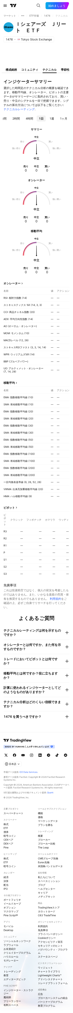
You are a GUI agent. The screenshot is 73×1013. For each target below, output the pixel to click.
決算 (6, 880)
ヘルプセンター (46, 888)
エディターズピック (15, 979)
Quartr (50, 792)
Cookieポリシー (47, 937)
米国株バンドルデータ (50, 866)
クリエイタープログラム (17, 952)
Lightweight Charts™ (49, 975)
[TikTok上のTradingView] (57, 755)
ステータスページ (48, 956)
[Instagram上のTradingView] (31, 755)
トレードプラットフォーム (53, 983)
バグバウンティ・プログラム (53, 951)
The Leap (43, 847)
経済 (6, 877)
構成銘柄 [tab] (11, 69)
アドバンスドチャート (50, 979)
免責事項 (43, 930)
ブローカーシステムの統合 (53, 997)
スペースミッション (49, 880)
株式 (6, 824)
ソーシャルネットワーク (17, 941)
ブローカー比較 (46, 843)
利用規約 (55, 598)
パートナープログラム (50, 1001)
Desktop (8, 930)
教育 (6, 975)
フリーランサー (12, 1001)
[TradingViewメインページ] (18, 740)
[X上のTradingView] (6, 755)
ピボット (9, 507)
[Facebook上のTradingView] (14, 755)
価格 (40, 817)
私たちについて (46, 877)
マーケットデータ (48, 820)
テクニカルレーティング (19, 109)
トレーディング (12, 971)
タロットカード (46, 911)
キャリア (43, 892)
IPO (6, 888)
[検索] (38, 5)
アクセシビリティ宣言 (50, 941)
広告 (40, 994)
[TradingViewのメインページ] (13, 5)
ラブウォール (11, 944)
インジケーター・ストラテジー (18, 992)
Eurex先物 (43, 862)
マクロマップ (11, 911)
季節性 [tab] (65, 69)
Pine (6, 847)
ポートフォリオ (12, 899)
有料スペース (11, 1004)
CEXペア (8, 839)
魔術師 (7, 997)
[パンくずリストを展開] (22, 15)
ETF (6, 828)
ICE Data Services (28, 772)
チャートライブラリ (49, 971)
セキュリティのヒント (50, 945)
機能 (40, 813)
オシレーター (12, 283)
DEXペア (8, 843)
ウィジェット (45, 967)
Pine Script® (11, 915)
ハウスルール (11, 956)
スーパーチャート (13, 813)
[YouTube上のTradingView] (23, 755)
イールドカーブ (12, 903)
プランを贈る (45, 824)
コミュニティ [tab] (29, 69)
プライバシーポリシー (50, 933)
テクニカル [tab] (50, 69)
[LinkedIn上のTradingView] (40, 755)
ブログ (41, 884)
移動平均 (9, 382)
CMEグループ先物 (48, 858)
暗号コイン (10, 835)
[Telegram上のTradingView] (48, 755)
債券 (6, 831)
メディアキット (46, 896)
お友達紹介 (10, 948)
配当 (6, 884)
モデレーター (11, 960)
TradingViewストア (49, 907)
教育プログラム (46, 1005)
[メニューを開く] (5, 5)
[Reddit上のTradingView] (65, 755)
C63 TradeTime (47, 915)
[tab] (16, 118)
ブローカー (44, 839)
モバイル (8, 926)
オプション (10, 907)
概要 (40, 835)
